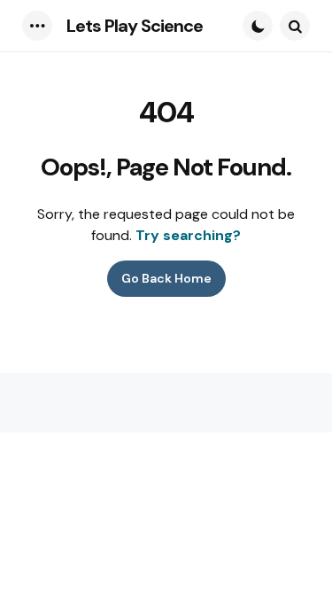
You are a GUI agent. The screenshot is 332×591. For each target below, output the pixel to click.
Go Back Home (166, 278)
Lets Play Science (134, 25)
